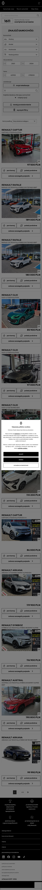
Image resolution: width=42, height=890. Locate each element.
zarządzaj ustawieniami (21, 465)
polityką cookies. (22, 448)
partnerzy (17, 433)
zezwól (21, 454)
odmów (21, 459)
